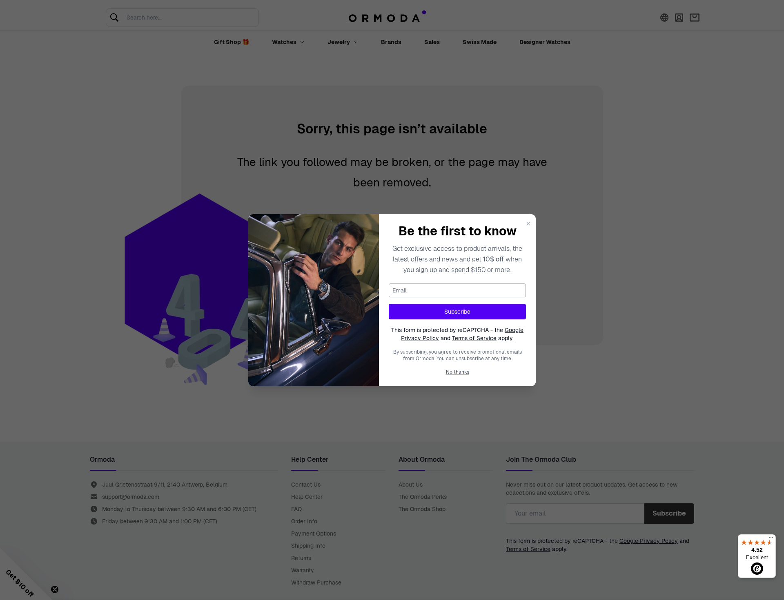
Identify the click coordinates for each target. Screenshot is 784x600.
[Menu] (771, 539)
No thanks (457, 372)
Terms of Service (474, 338)
